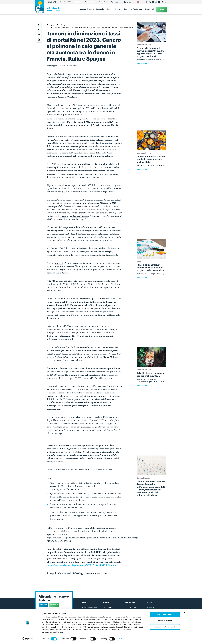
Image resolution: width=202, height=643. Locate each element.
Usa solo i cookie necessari (165, 627)
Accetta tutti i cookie (164, 614)
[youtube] (153, 2)
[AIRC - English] (138, 2)
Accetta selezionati (165, 621)
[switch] (73, 638)
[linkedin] (159, 2)
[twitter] (150, 2)
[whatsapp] (165, 2)
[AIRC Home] (39, 7)
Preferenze (123, 639)
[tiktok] (162, 2)
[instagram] (156, 2)
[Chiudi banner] (184, 612)
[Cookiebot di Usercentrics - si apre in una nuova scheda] (28, 638)
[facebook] (147, 2)
